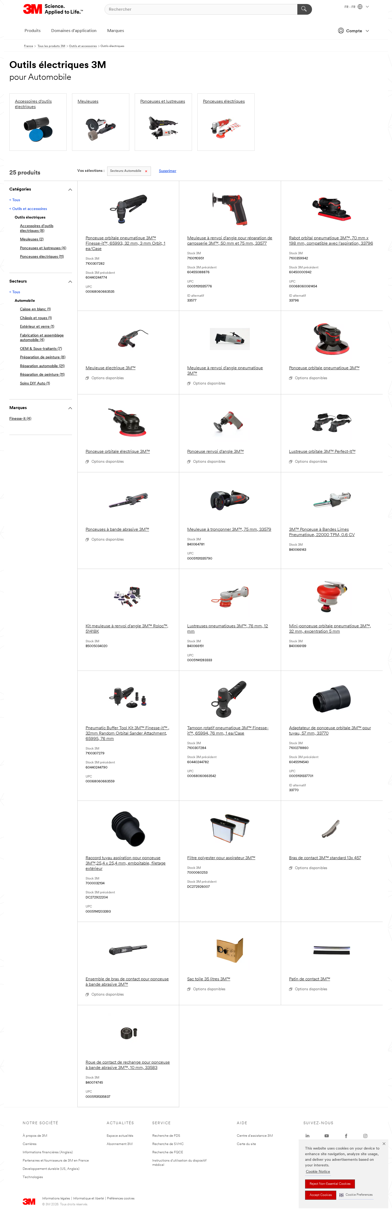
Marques (115, 31)
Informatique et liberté (88, 1198)
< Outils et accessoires (28, 209)
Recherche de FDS (166, 1136)
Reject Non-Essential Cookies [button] (330, 1184)
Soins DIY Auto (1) (35, 384)
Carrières (30, 1144)
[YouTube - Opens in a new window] (327, 1136)
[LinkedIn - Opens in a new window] (307, 1136)
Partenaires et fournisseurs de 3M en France (56, 1160)
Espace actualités (120, 1136)
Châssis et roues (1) (36, 318)
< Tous (14, 200)
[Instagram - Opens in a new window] (365, 1136)
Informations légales (56, 1198)
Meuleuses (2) (31, 239)
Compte (354, 31)
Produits (33, 31)
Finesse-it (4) (20, 419)
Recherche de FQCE (167, 1152)
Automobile (125, 171)
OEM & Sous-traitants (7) (41, 349)
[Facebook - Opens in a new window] (346, 1136)
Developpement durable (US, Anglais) (51, 1169)
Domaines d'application (74, 31)
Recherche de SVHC (168, 1144)
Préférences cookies (120, 1198)
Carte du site (246, 1144)
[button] (356, 1195)
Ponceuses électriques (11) (42, 257)
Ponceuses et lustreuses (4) (43, 248)
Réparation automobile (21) (42, 366)
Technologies (33, 1177)
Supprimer (167, 171)
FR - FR (350, 7)
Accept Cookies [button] (321, 1195)
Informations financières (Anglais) (48, 1152)
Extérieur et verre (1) (37, 327)
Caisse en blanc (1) (35, 309)
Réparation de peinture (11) (42, 375)
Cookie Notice (318, 1172)
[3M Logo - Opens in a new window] (53, 9)
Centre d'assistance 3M (255, 1136)
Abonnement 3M (120, 1144)
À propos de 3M (35, 1136)
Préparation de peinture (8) (42, 357)
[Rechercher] (304, 9)
